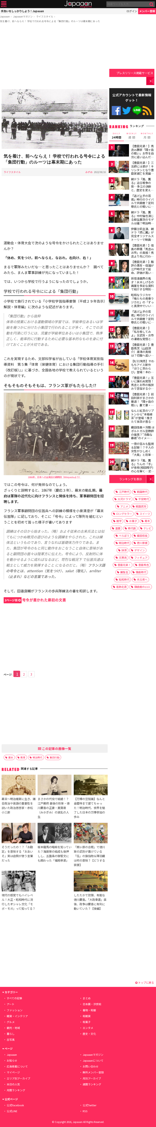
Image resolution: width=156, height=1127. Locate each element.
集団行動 (55, 757)
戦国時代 (142, 492)
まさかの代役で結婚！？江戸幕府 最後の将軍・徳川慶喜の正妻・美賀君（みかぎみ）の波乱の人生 (53, 808)
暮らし (11, 1034)
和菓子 (87, 1022)
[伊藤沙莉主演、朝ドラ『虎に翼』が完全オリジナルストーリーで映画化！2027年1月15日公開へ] (119, 234)
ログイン (132, 11)
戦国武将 (141, 506)
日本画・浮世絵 (92, 1004)
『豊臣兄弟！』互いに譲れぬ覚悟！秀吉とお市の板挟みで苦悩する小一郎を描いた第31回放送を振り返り (142, 386)
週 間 (132, 136)
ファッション (15, 1010)
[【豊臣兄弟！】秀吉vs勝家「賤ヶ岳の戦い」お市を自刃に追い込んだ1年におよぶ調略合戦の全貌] (119, 151)
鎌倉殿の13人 (142, 587)
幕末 (10, 757)
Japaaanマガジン (23, 16)
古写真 (11, 1040)
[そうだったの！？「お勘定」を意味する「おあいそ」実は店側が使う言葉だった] (19, 834)
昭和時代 (124, 579)
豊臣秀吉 (143, 565)
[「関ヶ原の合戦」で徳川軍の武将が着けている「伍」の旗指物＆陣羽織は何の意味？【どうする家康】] (91, 834)
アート (10, 1004)
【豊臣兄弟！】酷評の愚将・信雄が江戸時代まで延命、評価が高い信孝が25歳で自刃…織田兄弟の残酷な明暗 (142, 273)
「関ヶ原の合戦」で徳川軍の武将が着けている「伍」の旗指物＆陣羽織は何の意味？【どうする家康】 (89, 856)
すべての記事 (14, 998)
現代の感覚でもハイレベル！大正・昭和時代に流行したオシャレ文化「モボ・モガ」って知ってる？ (18, 902)
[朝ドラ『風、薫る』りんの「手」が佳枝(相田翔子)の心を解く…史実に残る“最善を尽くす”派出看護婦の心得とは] (119, 465)
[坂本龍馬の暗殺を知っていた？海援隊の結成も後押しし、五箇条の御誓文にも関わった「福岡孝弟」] (55, 834)
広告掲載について (17, 1066)
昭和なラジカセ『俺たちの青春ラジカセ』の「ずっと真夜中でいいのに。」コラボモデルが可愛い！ (142, 304)
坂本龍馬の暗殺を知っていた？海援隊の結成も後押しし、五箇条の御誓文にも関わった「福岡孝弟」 (55, 853)
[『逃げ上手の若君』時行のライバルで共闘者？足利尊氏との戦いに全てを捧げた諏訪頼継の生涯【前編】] (119, 201)
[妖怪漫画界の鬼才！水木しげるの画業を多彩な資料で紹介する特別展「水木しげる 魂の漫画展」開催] (119, 283)
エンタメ (88, 1028)
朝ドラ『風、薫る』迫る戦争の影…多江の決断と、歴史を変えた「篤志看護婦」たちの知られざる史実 (142, 190)
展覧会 (124, 572)
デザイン (139, 550)
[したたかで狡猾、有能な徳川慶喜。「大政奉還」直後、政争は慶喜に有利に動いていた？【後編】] (91, 881)
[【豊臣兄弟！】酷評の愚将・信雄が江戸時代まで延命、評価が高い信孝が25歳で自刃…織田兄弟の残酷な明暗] (119, 267)
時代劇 (132, 528)
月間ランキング (16, 1090)
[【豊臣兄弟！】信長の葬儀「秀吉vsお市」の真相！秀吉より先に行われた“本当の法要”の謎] (119, 250)
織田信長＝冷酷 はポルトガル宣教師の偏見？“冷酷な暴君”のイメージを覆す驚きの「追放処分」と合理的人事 (142, 438)
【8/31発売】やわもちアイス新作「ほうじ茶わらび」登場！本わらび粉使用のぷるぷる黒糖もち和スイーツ (142, 372)
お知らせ (12, 1060)
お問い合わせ (91, 1066)
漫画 (117, 528)
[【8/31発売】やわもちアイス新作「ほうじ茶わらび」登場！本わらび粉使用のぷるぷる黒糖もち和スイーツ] (119, 366)
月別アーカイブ (92, 1078)
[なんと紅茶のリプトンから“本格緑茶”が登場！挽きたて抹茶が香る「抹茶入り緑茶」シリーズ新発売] (119, 415)
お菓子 (133, 521)
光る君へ (142, 579)
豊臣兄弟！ (124, 565)
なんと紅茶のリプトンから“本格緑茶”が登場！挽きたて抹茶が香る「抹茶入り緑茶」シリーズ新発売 (142, 419)
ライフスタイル (44, 16)
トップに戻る (146, 982)
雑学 (119, 521)
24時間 (116, 136)
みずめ (89, 172)
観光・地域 (13, 1028)
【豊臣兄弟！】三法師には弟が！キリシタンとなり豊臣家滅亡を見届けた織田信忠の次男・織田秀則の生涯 (142, 173)
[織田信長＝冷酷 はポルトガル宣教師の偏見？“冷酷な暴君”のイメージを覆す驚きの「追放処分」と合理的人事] (119, 432)
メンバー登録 (147, 11)
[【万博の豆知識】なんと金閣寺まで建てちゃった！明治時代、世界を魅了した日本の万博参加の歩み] (91, 785)
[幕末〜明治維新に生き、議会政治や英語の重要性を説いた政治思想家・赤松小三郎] (19, 785)
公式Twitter (126, 110)
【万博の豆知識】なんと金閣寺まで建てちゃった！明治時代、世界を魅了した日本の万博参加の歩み (89, 808)
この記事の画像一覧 (56, 748)
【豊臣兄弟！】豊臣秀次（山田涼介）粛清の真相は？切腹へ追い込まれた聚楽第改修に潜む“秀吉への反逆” (142, 355)
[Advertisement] (55, 56)
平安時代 (143, 499)
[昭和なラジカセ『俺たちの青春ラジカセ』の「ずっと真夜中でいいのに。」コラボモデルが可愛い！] (119, 300)
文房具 (123, 557)
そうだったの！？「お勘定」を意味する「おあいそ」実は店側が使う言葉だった (17, 853)
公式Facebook (116, 110)
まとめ (87, 998)
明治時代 (37, 757)
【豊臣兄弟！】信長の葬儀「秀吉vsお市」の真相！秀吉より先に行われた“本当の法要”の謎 (142, 254)
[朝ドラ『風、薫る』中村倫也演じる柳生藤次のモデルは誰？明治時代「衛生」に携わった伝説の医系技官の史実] (119, 217)
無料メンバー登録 (93, 1072)
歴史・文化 (89, 1034)
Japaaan (78, 4)
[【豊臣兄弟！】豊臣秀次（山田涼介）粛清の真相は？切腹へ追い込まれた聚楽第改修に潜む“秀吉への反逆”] (119, 349)
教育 (23, 757)
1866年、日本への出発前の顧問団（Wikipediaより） (54, 477)
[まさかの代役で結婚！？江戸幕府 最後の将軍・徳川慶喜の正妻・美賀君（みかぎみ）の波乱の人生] (55, 785)
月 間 (147, 136)
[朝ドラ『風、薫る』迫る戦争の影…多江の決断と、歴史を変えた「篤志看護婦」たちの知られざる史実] (119, 184)
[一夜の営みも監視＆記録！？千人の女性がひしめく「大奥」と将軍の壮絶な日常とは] (119, 448)
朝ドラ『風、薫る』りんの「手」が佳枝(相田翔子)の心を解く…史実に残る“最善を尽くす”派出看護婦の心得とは (142, 471)
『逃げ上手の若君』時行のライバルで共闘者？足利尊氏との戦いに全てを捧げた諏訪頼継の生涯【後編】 (142, 320)
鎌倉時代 (141, 572)
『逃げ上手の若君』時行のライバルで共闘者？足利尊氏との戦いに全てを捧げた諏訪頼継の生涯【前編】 (142, 205)
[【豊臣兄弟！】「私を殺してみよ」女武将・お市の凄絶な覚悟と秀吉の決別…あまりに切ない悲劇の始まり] (119, 333)
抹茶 (124, 550)
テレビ (147, 528)
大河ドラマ (124, 499)
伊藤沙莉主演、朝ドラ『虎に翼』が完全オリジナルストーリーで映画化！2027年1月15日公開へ (142, 238)
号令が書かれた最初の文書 (35, 599)
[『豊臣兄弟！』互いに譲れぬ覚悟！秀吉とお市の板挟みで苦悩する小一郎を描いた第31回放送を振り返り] (119, 382)
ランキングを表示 (130, 479)
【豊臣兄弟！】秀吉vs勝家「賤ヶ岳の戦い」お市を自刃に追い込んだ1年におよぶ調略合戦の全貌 (142, 155)
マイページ (13, 1072)
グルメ (11, 1022)
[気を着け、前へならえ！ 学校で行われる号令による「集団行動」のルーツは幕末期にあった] (55, 119)
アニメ (124, 506)
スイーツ (145, 514)
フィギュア (140, 557)
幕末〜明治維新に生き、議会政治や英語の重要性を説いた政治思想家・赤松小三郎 (19, 805)
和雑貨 (87, 1016)
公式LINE (137, 110)
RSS (147, 110)
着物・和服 (89, 1010)
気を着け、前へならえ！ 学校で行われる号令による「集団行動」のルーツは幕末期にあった (50, 21)
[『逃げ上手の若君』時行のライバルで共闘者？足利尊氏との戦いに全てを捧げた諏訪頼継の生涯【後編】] (119, 316)
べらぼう (124, 536)
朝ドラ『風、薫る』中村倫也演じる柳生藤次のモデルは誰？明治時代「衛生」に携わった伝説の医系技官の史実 (142, 223)
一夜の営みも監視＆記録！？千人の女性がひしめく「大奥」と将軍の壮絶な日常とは (142, 450)
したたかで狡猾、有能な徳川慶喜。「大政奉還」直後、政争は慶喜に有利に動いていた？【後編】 (90, 902)
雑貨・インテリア (17, 1016)
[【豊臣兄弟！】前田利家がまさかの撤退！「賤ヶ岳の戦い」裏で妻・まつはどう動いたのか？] (119, 399)
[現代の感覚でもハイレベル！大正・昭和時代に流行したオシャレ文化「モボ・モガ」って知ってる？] (19, 881)
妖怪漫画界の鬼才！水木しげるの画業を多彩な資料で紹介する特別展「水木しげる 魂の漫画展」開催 (142, 287)
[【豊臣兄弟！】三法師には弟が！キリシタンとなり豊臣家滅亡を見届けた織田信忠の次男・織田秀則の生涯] (119, 167)
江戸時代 (124, 492)
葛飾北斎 (121, 587)
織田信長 (142, 536)
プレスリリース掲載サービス (134, 73)
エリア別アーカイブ (18, 1078)
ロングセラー (124, 514)
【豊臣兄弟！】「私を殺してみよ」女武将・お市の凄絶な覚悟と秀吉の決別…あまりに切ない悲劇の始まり (142, 339)
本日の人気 (13, 1084)
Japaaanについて (93, 1060)
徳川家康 (142, 543)
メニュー (3, 4)
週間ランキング (92, 1084)
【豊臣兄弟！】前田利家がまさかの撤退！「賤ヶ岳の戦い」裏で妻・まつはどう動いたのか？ (142, 403)
